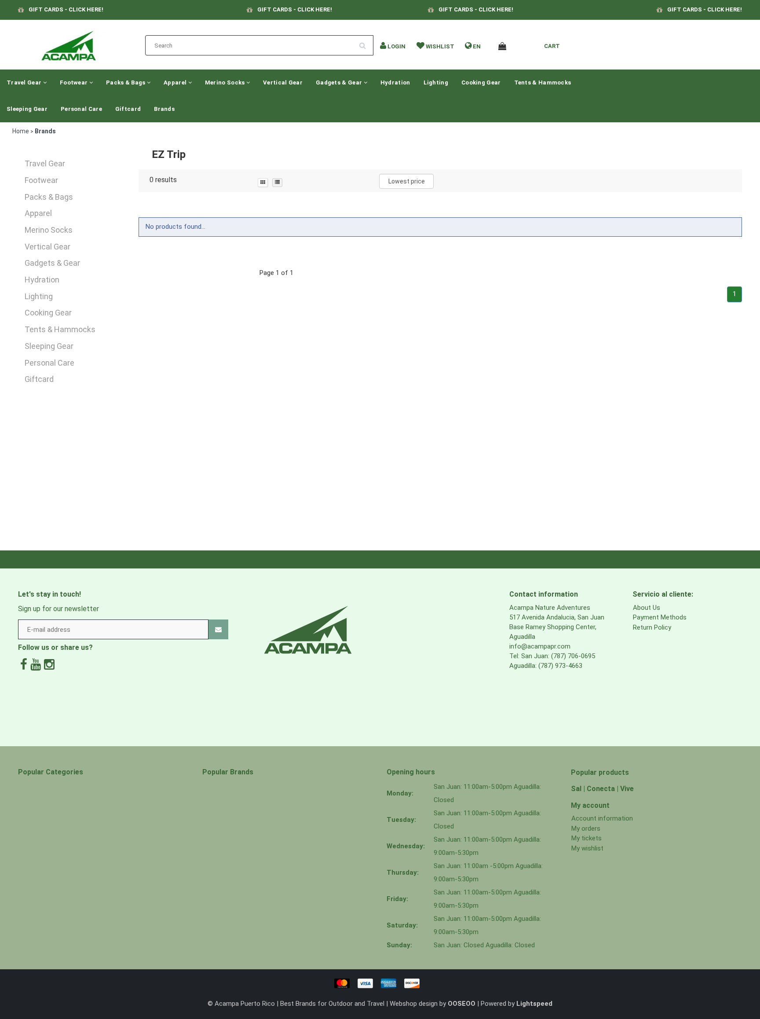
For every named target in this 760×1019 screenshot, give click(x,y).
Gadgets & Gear (340, 82)
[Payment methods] (380, 983)
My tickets (586, 838)
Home (20, 131)
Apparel (176, 82)
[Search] (365, 42)
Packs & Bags (126, 82)
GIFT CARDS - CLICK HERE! (66, 9)
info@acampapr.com (539, 646)
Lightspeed (534, 1004)
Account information (602, 818)
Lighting (436, 82)
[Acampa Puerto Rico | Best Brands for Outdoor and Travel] (69, 43)
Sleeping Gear (27, 109)
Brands (164, 109)
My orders (585, 828)
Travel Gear (25, 82)
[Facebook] (23, 664)
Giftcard (128, 109)
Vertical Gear (283, 82)
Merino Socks (225, 82)
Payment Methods (660, 617)
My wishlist (587, 848)
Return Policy (652, 627)
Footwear (74, 82)
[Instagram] (49, 664)
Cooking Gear (481, 82)
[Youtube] (35, 664)
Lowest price (406, 181)
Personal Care (81, 109)
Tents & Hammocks (542, 82)
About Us (646, 608)
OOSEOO (461, 1004)
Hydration (395, 82)
